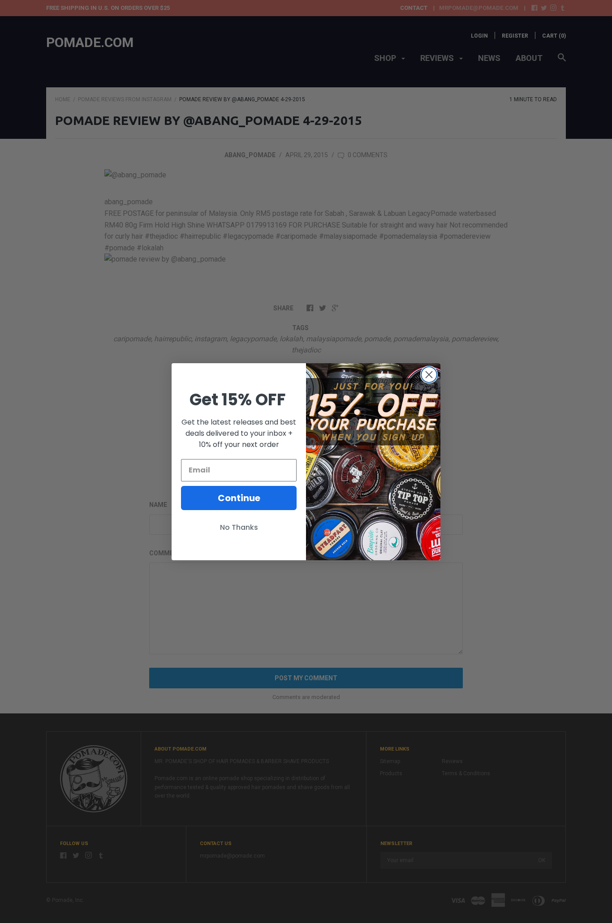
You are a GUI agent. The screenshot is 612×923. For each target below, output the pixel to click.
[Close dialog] (429, 374)
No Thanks (239, 527)
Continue (239, 498)
